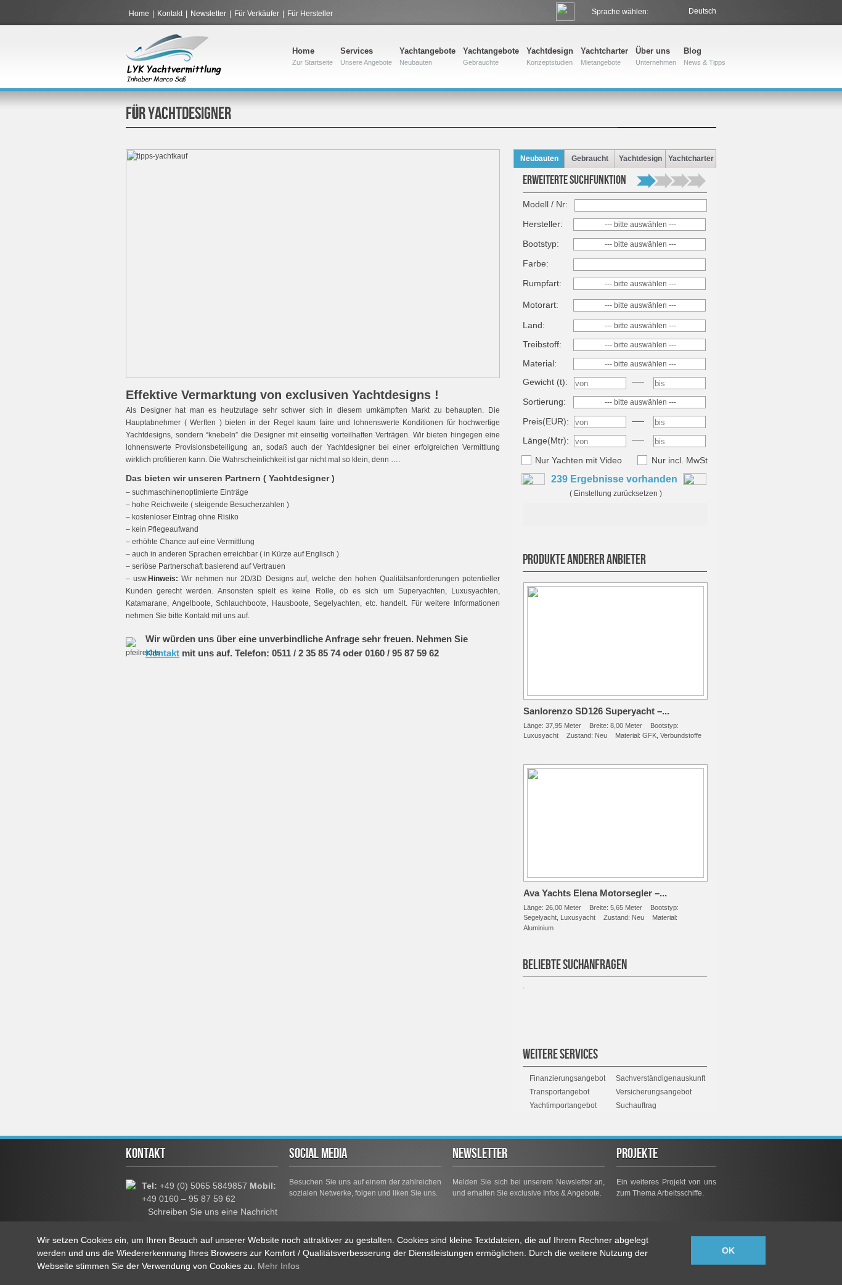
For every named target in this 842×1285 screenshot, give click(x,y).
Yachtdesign (549, 56)
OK (728, 1250)
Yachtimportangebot (563, 1105)
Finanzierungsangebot (567, 1078)
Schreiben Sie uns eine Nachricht (212, 1212)
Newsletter (208, 13)
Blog (705, 56)
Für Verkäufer (256, 13)
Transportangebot (559, 1092)
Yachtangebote (427, 56)
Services (366, 56)
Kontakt (169, 13)
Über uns (656, 56)
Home (139, 13)
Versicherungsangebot (654, 1092)
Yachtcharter (604, 56)
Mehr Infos (279, 1266)
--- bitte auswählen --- (640, 224)
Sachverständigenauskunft (660, 1078)
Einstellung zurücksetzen (616, 493)
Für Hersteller (310, 13)
